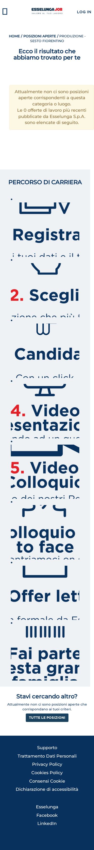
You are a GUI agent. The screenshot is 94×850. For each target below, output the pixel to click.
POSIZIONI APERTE (39, 36)
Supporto (47, 747)
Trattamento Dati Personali (47, 756)
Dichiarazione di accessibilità (47, 789)
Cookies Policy (47, 772)
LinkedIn (47, 823)
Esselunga (47, 807)
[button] (15, 12)
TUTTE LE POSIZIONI (47, 717)
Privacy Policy (47, 764)
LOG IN (84, 12)
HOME (14, 36)
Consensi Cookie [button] (47, 781)
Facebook (47, 815)
